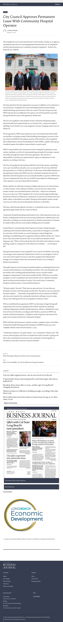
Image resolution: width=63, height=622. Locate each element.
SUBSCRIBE (36, 596)
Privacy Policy (7, 581)
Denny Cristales (13, 30)
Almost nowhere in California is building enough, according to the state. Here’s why (30, 392)
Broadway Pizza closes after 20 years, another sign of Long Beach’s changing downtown (28, 386)
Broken (12, 602)
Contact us (6, 584)
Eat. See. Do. (35, 579)
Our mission (6, 579)
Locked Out (9, 597)
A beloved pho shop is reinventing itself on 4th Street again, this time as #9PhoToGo (30, 380)
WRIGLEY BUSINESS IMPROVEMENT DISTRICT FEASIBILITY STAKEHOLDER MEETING (30, 539)
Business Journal (36, 581)
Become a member (8, 586)
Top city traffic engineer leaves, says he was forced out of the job (27, 375)
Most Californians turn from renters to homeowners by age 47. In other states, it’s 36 (30, 398)
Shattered (12, 607)
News (5, 12)
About (5, 576)
